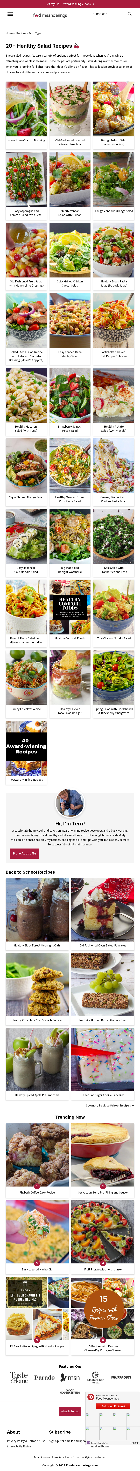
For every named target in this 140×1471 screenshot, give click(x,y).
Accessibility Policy (19, 1446)
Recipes (21, 33)
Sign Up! (54, 1441)
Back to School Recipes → (116, 1105)
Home (9, 33)
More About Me (24, 853)
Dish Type (35, 33)
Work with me (100, 1446)
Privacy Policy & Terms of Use (26, 1441)
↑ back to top (70, 1411)
